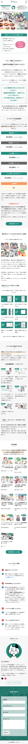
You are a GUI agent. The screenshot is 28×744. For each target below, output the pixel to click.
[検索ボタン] (2, 2)
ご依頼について (10, 577)
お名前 (5, 699)
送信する (6, 732)
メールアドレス (7, 706)
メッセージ (6, 719)
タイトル (6, 712)
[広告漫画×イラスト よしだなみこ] (14, 2)
